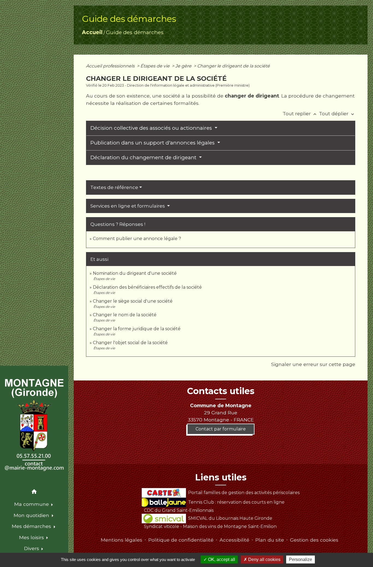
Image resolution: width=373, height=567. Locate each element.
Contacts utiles (220, 391)
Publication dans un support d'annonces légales (153, 143)
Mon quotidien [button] (32, 515)
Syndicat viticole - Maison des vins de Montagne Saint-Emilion (210, 526)
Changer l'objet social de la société (130, 342)
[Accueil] (34, 425)
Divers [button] (32, 548)
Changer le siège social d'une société (133, 301)
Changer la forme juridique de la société (136, 328)
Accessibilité (234, 540)
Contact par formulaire (221, 429)
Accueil (92, 32)
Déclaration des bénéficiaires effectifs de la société (147, 287)
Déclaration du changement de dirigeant (144, 157)
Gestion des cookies (314, 540)
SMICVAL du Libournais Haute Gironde (230, 518)
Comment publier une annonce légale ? (137, 238)
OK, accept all (221, 559)
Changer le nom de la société (124, 314)
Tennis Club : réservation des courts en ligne (236, 502)
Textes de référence (114, 187)
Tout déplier (337, 113)
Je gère (184, 66)
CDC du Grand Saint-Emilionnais (179, 510)
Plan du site (269, 540)
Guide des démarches (135, 32)
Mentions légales (121, 540)
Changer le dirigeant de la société (233, 66)
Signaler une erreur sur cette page (313, 364)
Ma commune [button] (32, 504)
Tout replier (300, 113)
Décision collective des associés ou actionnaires (151, 128)
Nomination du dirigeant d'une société (135, 273)
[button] (34, 492)
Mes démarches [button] (32, 526)
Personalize (300, 559)
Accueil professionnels (111, 66)
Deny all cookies (263, 559)
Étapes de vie (155, 66)
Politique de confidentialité (181, 540)
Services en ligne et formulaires (128, 206)
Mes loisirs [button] (32, 537)
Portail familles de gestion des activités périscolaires (243, 492)
